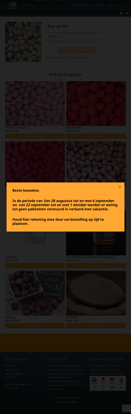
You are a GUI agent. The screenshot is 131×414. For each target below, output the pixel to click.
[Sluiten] (119, 187)
